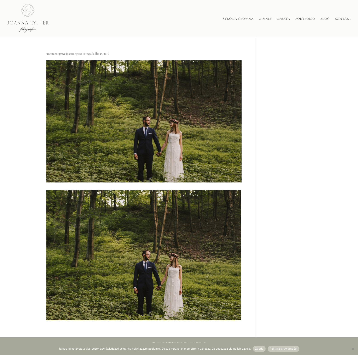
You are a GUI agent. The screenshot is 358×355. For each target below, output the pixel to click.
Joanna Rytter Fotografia (80, 53)
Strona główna (238, 19)
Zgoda (259, 348)
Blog (325, 19)
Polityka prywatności (283, 348)
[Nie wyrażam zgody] (353, 349)
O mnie (265, 19)
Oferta (283, 19)
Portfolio (305, 19)
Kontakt (343, 19)
